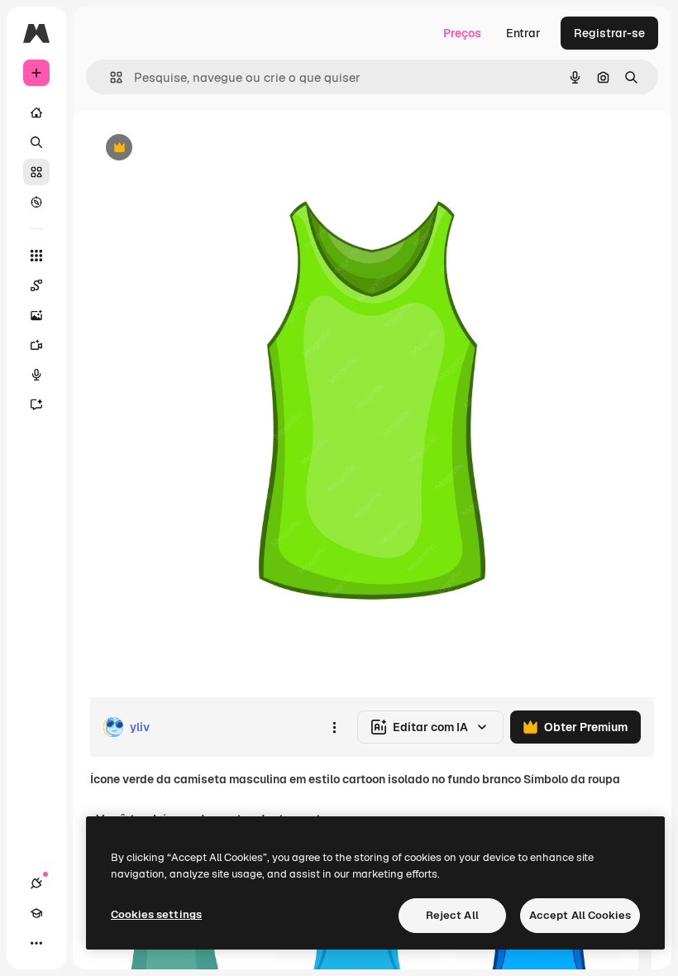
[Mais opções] (334, 727)
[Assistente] (36, 404)
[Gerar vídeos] (36, 345)
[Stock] (36, 172)
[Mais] (36, 943)
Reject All (452, 915)
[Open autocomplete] (109, 77)
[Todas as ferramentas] (36, 255)
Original (195, 148)
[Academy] (36, 913)
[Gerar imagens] (36, 315)
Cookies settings (156, 914)
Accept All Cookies (580, 915)
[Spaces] (36, 285)
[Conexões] (36, 883)
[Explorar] (36, 202)
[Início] (36, 112)
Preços (462, 33)
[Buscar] (36, 142)
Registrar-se (609, 33)
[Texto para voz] (36, 374)
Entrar (523, 33)
